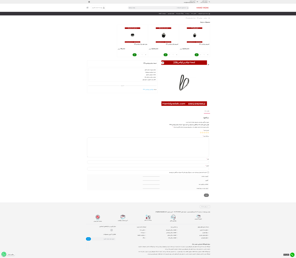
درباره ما (143, 232)
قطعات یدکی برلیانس (171, 232)
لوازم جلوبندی (204, 238)
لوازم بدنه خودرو (204, 230)
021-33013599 (204, 2)
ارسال (88, 239)
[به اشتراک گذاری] (208, 64)
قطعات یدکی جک (172, 238)
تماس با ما (142, 230)
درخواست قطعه (141, 235)
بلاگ (144, 238)
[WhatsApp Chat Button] (4, 254)
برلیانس (205, 18)
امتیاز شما (206, 130)
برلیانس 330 (199, 18)
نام (208, 159)
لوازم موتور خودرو (203, 235)
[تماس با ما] (292, 255)
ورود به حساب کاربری (97, 7)
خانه (209, 18)
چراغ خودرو (205, 232)
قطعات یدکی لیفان (171, 235)
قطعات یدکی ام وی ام (171, 230)
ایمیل (207, 166)
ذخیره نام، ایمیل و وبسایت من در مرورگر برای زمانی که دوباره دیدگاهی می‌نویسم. (188, 172)
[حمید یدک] (202, 8)
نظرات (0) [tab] (207, 111)
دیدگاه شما (206, 136)
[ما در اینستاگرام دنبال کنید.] (89, 1)
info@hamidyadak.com (189, 2)
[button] (162, 62)
